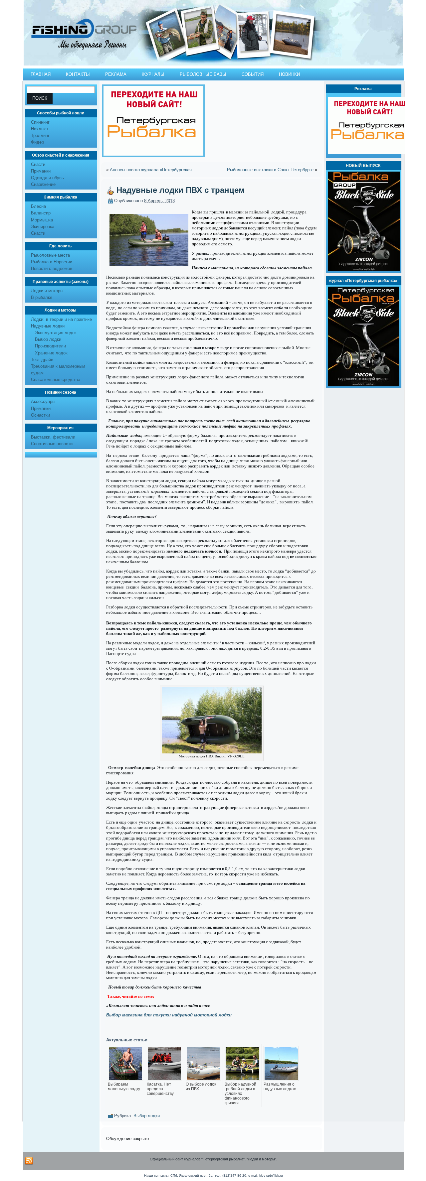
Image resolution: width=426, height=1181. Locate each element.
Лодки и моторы (47, 290)
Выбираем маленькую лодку (124, 1086)
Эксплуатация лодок (56, 332)
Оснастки (40, 415)
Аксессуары (43, 401)
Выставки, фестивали (53, 437)
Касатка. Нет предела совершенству (160, 1089)
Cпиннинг (40, 122)
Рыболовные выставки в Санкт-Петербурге (270, 169)
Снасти (38, 164)
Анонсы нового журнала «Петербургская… (153, 169)
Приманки (41, 171)
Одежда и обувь (47, 177)
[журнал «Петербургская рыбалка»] (363, 384)
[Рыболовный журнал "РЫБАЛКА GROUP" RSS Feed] (29, 1161)
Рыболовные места (50, 255)
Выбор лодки (48, 339)
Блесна (38, 206)
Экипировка (42, 226)
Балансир (41, 212)
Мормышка (42, 219)
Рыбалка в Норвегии (51, 261)
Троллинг (40, 135)
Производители (50, 345)
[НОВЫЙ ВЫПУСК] (364, 269)
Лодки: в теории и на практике (61, 319)
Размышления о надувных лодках (280, 1086)
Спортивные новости (52, 443)
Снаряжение (43, 184)
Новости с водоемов (51, 268)
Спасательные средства (55, 379)
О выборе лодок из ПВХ (201, 1086)
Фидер (37, 142)
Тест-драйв (42, 359)
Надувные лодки (48, 326)
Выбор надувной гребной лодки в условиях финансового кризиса (240, 1093)
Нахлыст (40, 128)
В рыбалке (41, 297)
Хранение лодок (51, 352)
